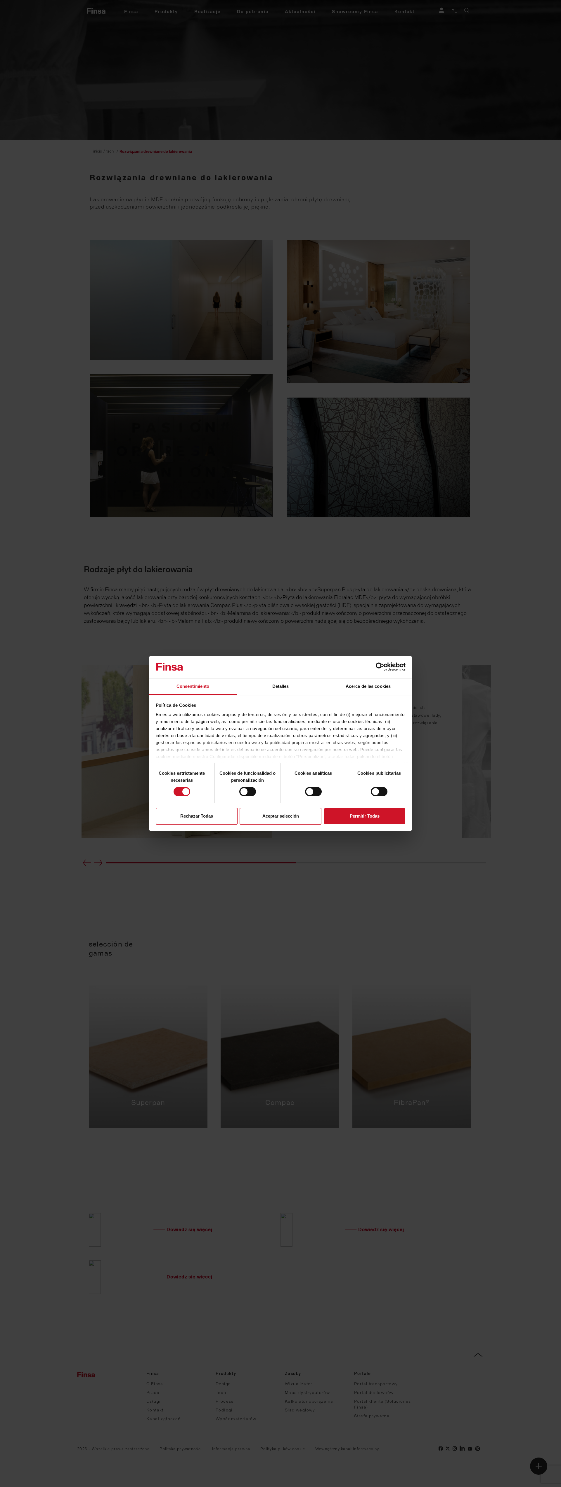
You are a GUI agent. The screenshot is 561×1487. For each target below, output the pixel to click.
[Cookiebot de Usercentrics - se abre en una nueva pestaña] (380, 666)
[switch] (247, 791)
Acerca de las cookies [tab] (368, 686)
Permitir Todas (365, 816)
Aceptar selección (280, 816)
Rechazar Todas (196, 816)
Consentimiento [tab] (192, 686)
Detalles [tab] (280, 686)
